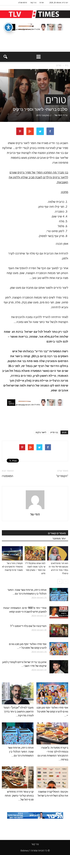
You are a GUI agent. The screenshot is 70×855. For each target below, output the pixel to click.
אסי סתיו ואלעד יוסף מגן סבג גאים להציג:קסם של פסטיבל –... (52, 711)
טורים (56, 99)
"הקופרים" (62, 476)
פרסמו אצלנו (22, 2)
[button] (5, 57)
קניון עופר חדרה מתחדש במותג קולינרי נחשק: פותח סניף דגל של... (19, 795)
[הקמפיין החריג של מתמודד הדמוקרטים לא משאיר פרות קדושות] (12, 553)
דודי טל (58, 115)
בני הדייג (54, 432)
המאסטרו (7, 476)
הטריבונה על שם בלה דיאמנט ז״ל (28, 625)
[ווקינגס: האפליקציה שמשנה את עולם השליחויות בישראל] (52, 777)
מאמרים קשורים (57, 533)
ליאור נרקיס (41, 432)
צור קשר (33, 2)
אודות (41, 2)
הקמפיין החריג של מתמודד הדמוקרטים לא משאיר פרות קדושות (12, 566)
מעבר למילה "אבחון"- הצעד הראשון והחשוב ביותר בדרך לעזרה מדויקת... (18, 711)
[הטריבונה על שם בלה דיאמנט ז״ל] (58, 630)
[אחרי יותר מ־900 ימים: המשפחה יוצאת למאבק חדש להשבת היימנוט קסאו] (58, 612)
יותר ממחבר (59, 538)
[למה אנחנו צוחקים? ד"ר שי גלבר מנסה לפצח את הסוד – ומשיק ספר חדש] (35, 553)
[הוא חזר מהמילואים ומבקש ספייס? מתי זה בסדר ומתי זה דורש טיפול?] (57, 553)
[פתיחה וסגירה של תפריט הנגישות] (8, 27)
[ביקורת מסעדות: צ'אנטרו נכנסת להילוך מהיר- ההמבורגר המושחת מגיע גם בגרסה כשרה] (52, 733)
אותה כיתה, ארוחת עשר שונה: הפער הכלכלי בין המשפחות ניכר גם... (21, 751)
